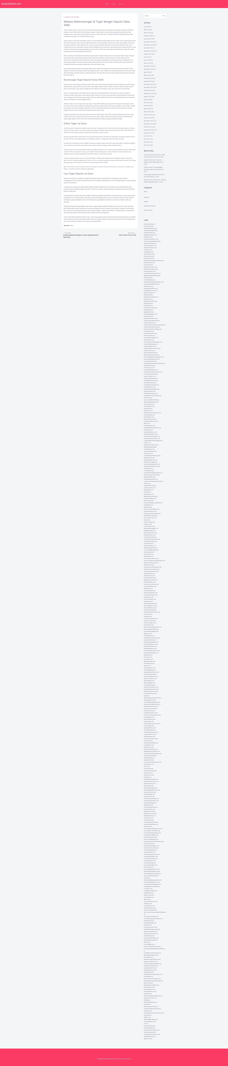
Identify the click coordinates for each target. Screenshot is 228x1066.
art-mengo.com (148, 659)
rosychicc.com (148, 524)
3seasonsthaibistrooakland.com (153, 503)
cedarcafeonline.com (150, 243)
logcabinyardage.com (150, 803)
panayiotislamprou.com (151, 318)
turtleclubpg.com (149, 726)
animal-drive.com (149, 775)
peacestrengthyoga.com (151, 839)
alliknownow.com (149, 565)
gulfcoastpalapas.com (150, 788)
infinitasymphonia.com (150, 603)
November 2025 (149, 45)
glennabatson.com (149, 575)
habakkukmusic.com (150, 816)
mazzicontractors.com (150, 927)
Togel (114, 4)
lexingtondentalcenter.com (152, 466)
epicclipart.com (148, 299)
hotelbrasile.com (149, 331)
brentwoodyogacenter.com (152, 882)
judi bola (146, 197)
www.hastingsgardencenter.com (153, 918)
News (71, 225)
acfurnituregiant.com (150, 245)
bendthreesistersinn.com (151, 706)
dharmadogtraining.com (151, 1019)
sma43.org (147, 878)
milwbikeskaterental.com (151, 689)
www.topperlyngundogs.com (152, 833)
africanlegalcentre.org (150, 605)
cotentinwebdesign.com (151, 344)
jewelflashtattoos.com (151, 290)
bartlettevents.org (149, 335)
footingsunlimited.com (150, 858)
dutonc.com (147, 665)
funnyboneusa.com (149, 711)
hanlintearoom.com (150, 989)
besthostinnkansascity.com (152, 1030)
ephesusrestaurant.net (150, 931)
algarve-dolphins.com (150, 678)
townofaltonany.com (150, 693)
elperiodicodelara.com (150, 228)
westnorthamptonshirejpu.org (153, 329)
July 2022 (147, 136)
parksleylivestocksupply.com (152, 513)
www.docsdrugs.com (150, 863)
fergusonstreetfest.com (151, 966)
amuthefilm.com (149, 597)
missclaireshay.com (149, 224)
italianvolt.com (148, 410)
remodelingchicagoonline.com (152, 880)
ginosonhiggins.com (149, 683)
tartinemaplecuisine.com (151, 653)
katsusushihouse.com (150, 608)
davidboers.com (148, 805)
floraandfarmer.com (150, 365)
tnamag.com (147, 777)
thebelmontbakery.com (151, 269)
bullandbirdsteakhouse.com (152, 871)
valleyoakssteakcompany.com (153, 753)
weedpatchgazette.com (151, 421)
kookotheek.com (149, 316)
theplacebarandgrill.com (151, 743)
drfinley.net (147, 1000)
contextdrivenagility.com (151, 631)
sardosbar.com (148, 408)
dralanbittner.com (149, 417)
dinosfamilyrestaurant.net (151, 355)
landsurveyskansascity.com (152, 854)
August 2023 (148, 96)
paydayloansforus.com (150, 267)
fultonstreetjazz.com (150, 333)
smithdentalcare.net (150, 1032)
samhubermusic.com (150, 1036)
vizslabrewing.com (149, 415)
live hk (121, 4)
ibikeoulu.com (148, 633)
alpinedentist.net (149, 312)
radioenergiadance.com (150, 314)
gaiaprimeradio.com (149, 661)
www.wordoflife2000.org (151, 400)
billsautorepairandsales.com (152, 959)
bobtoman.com (148, 305)
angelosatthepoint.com (151, 749)
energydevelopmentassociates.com (154, 363)
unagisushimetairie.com (151, 288)
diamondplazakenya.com (151, 955)
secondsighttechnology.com (152, 455)
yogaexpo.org (148, 507)
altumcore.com (148, 773)
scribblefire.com (148, 505)
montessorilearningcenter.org (152, 963)
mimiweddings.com (149, 1028)
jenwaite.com (148, 993)
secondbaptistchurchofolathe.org (154, 1013)
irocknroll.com (148, 398)
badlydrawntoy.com (150, 811)
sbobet (146, 201)
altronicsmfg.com (149, 256)
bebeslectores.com (149, 350)
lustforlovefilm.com (150, 599)
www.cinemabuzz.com (150, 901)
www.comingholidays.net (151, 550)
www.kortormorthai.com (151, 848)
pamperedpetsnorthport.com (152, 428)
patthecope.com (149, 764)
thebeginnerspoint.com (150, 548)
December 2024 (148, 66)
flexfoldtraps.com (149, 843)
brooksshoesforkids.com (151, 779)
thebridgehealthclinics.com (152, 790)
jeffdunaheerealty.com (150, 837)
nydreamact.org (148, 286)
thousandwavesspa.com (151, 732)
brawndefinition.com (150, 582)
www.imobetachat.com (151, 807)
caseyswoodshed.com (150, 756)
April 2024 (147, 72)
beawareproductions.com (151, 629)
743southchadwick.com (151, 374)
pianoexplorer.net (149, 921)
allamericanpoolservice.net (152, 475)
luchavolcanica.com (150, 719)
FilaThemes (128, 1059)
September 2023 (149, 93)
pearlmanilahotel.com (150, 301)
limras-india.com (149, 226)
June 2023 (147, 102)
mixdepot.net (148, 903)
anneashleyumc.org (149, 852)
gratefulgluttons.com (150, 533)
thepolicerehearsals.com (151, 563)
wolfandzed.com (149, 897)
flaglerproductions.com (151, 580)
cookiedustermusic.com (151, 713)
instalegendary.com (149, 280)
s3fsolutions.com (149, 368)
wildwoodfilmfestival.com (152, 327)
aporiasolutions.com (150, 783)
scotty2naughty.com (150, 623)
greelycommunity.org (150, 610)
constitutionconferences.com (152, 762)
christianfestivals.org (150, 674)
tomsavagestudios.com (151, 479)
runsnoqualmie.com (149, 861)
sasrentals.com (148, 453)
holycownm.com (149, 721)
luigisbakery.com (148, 893)
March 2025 (147, 63)
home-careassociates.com (151, 509)
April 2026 (147, 30)
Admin (77, 17)
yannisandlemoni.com (150, 419)
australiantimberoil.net (151, 353)
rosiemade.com (148, 430)
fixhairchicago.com (149, 758)
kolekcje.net (147, 492)
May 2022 (147, 142)
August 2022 (148, 133)
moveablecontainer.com (151, 338)
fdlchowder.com (148, 867)
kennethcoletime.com (150, 646)
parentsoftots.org (149, 796)
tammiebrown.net (149, 663)
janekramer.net (148, 655)
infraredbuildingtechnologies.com (154, 357)
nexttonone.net (148, 818)
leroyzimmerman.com (150, 998)
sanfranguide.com (149, 552)
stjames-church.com (150, 620)
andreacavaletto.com (150, 511)
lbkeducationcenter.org (150, 496)
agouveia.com (148, 1011)
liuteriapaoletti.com (150, 700)
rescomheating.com (150, 1026)
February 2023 (148, 115)
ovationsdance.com (149, 488)
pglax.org (146, 695)
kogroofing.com (148, 310)
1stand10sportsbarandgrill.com (153, 440)
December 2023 (148, 84)
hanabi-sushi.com (149, 895)
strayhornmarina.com (150, 578)
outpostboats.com (11, 3)
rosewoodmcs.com (149, 906)
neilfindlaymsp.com (149, 736)
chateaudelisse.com (150, 323)
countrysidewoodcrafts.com (152, 273)
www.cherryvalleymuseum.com (153, 342)
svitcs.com (147, 766)
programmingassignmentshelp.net (154, 260)
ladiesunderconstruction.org (152, 348)
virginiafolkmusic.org (150, 485)
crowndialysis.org (149, 470)
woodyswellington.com (151, 933)
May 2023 (147, 105)
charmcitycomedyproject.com (152, 627)
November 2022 (149, 124)
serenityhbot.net (149, 820)
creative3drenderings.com (151, 798)
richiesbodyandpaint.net (151, 230)
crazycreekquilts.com (150, 586)
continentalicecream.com (151, 584)
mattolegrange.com (150, 670)
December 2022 (148, 121)
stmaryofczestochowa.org (152, 638)
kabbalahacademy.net (150, 447)
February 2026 (148, 36)
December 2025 (148, 42)
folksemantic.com (149, 406)
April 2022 (147, 145)
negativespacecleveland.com (152, 698)
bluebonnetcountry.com (151, 297)
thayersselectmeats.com (151, 781)
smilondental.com (149, 449)
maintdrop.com (148, 303)
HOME (107, 4)
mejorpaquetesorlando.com (152, 438)
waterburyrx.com (149, 745)
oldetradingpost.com (150, 346)
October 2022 (148, 127)
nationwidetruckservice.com (152, 723)
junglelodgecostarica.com (151, 672)
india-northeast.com (150, 376)
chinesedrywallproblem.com (152, 704)
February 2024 (148, 78)
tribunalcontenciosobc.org (151, 569)
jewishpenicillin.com (150, 477)
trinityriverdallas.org (150, 498)
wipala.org (147, 520)
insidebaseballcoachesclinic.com (153, 974)
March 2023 (147, 112)
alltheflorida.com (149, 972)
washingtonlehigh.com (150, 891)
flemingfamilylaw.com (150, 1002)
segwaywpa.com (149, 786)
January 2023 (148, 118)
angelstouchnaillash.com (151, 445)
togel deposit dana (80, 95)
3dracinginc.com (148, 556)
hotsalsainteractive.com (151, 239)
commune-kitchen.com (150, 595)
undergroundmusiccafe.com (152, 1034)
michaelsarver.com (149, 458)
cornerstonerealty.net (150, 910)
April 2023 (147, 109)
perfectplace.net (149, 500)
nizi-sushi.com (148, 657)
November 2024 (149, 69)
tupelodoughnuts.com (150, 432)
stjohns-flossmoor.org (150, 708)
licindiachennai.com (149, 232)
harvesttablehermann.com (152, 359)
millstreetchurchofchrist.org (152, 978)
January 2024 (148, 81)
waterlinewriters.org (150, 792)
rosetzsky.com (148, 614)
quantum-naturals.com (151, 961)
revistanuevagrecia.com (151, 618)
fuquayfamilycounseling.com (152, 1008)
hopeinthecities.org (149, 530)
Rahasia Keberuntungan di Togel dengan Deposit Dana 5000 (81, 235)
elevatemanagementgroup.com (153, 996)
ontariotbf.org (148, 277)
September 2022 (149, 130)
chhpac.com (147, 1017)
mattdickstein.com (149, 809)
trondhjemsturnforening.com (152, 953)
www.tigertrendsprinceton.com (153, 828)
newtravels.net (148, 265)
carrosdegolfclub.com (150, 361)
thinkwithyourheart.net (151, 393)
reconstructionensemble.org (152, 715)
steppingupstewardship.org (152, 886)
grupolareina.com (149, 340)
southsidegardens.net (150, 923)
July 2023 (147, 99)
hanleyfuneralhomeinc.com (152, 436)
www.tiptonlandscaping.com (152, 884)
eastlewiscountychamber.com (153, 567)
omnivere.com (148, 250)
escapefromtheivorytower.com (153, 372)
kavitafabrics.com (149, 717)
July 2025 (147, 57)
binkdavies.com (148, 588)
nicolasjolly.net (148, 601)
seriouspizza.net (148, 768)
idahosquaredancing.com (151, 402)
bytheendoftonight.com (151, 528)
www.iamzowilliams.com (151, 916)
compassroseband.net (150, 771)
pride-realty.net (148, 983)
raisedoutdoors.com (150, 391)
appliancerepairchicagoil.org (152, 275)
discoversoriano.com (150, 545)
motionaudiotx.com (150, 1021)
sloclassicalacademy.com (151, 571)
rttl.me (146, 1023)
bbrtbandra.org (148, 295)
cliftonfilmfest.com (150, 387)
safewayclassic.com (150, 271)
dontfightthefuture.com (151, 380)
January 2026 (148, 39)
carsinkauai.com (148, 976)
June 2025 (147, 60)
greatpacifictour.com (150, 728)
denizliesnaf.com (149, 760)
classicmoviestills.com (150, 541)
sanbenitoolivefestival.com (152, 539)
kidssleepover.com (149, 262)
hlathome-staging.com (150, 462)
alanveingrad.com (149, 680)
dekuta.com (147, 899)
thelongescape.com (150, 668)
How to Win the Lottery (127, 234)
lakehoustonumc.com (150, 813)
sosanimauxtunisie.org (150, 308)
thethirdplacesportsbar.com (152, 929)
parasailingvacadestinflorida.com (153, 981)
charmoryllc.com (149, 554)
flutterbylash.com (149, 987)
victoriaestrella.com (150, 730)
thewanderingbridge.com (151, 642)
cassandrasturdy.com (150, 537)
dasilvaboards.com (149, 573)
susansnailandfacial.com (151, 824)
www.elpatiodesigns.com (151, 938)
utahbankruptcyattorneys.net (152, 395)
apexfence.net (148, 1038)
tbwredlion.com (148, 957)
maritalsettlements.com (151, 687)
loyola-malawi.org (149, 522)
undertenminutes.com (150, 247)
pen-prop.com (148, 826)
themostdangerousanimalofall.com (154, 560)
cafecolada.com (148, 543)
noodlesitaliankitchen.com (152, 284)
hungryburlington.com (150, 648)
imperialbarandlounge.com (152, 389)
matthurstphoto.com (150, 970)
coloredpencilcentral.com (151, 385)
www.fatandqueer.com (150, 850)
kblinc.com (147, 423)
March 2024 (147, 75)
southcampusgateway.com (152, 320)
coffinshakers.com (149, 635)
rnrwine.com (147, 1004)
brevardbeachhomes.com (151, 370)
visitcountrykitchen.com (151, 676)
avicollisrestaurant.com (151, 738)
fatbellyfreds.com (149, 936)
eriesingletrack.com (149, 425)
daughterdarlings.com (150, 235)
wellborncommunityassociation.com (154, 325)
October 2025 (148, 48)
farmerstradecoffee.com (151, 801)
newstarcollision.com (150, 451)
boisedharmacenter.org (150, 515)
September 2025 (149, 51)
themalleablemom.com (151, 644)
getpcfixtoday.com (149, 292)
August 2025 (148, 54)
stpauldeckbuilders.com (151, 856)
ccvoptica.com (148, 888)
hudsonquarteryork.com (151, 940)
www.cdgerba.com (149, 944)
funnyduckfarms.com (150, 991)
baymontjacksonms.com (151, 691)
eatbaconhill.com (149, 258)
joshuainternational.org (151, 822)
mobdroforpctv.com (150, 535)
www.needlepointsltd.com (152, 869)
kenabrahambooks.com (150, 593)
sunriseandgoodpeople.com (152, 702)
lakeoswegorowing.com (151, 1006)
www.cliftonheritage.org (151, 876)
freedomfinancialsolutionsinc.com (154, 841)
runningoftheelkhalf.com (151, 835)
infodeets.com (148, 237)
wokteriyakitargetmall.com (152, 464)
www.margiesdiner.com (150, 865)
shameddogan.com (149, 794)
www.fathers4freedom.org (152, 831)
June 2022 (147, 139)
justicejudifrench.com (150, 640)
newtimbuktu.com (149, 254)
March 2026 (147, 33)
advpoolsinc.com (149, 747)
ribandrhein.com (148, 490)
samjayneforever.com (150, 968)
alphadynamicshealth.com (151, 985)
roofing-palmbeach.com (151, 378)
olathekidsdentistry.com (151, 434)
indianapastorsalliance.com (152, 751)
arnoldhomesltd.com (150, 383)
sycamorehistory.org (150, 908)
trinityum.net (148, 925)
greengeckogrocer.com (150, 460)
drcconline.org (148, 741)
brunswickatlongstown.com (152, 650)
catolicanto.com (149, 494)
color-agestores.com (150, 518)
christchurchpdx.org (149, 590)
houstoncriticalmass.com (151, 558)
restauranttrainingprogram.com (153, 473)
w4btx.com (147, 443)
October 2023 (148, 90)
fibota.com (147, 942)
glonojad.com (148, 616)
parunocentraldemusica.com (152, 946)
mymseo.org (147, 1015)
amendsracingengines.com (151, 846)
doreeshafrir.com (149, 625)
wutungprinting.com (150, 685)
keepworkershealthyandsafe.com (154, 282)
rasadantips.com (149, 252)
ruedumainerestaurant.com (152, 612)
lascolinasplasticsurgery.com (152, 873)
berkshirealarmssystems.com (152, 413)
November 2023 (149, 87)
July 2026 (147, 27)
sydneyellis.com (148, 468)
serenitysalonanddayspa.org (152, 241)
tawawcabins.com (149, 404)
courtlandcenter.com (150, 734)
